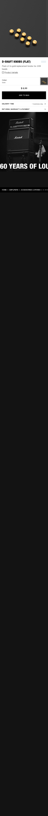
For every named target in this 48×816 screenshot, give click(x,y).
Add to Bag (24, 95)
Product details (11, 72)
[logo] (10, 10)
